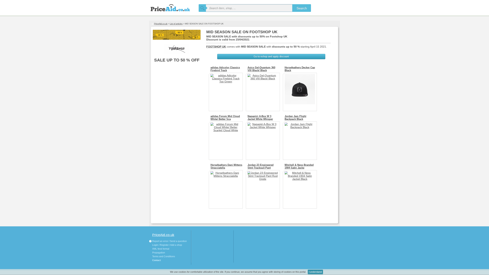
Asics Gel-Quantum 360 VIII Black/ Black (261, 69)
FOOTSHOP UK (216, 46)
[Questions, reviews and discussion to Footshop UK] (177, 49)
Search (302, 8)
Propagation (158, 252)
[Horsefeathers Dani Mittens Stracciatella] (225, 188)
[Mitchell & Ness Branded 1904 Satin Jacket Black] (300, 188)
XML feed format (160, 248)
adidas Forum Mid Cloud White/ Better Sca (225, 118)
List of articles (176, 24)
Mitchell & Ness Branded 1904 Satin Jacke (299, 166)
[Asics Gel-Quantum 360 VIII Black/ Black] (263, 90)
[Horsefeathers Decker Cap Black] (300, 90)
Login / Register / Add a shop (167, 245)
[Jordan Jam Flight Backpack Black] (300, 139)
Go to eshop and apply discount (271, 56)
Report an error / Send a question (169, 241)
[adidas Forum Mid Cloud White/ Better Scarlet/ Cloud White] (225, 139)
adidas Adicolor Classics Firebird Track (225, 69)
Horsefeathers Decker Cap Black (300, 69)
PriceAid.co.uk (161, 24)
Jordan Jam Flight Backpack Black (295, 118)
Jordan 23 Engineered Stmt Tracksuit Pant (261, 166)
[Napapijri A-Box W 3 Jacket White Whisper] (263, 139)
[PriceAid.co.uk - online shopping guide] (174, 7)
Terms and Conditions (163, 256)
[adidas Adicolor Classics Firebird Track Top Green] (225, 90)
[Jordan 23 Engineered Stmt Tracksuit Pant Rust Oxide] (263, 188)
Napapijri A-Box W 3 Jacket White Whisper (260, 118)
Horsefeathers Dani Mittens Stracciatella (226, 166)
